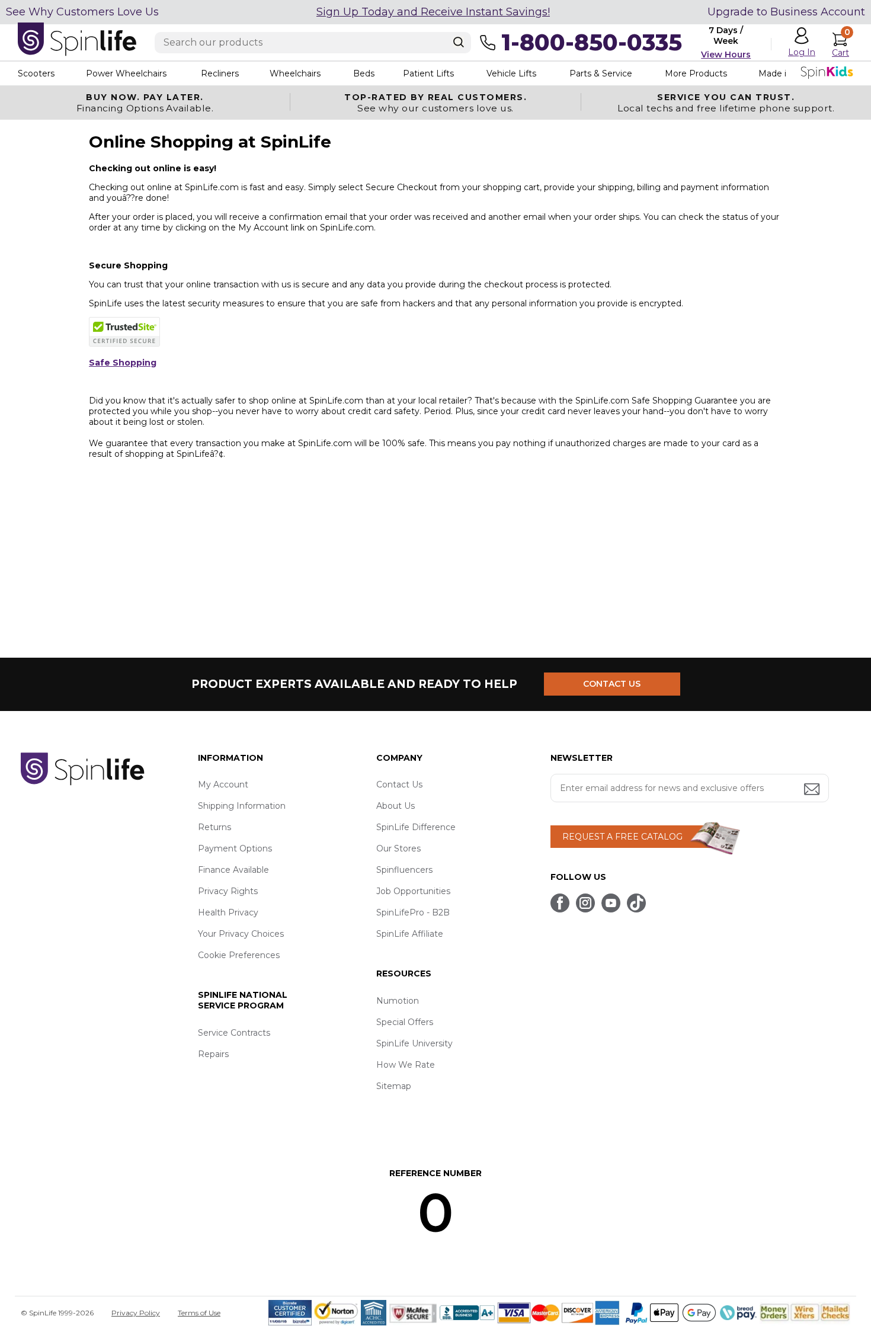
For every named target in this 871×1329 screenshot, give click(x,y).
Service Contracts (234, 1032)
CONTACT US (612, 683)
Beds (363, 73)
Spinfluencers (404, 869)
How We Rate (405, 1064)
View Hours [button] (726, 54)
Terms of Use (199, 1312)
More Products (696, 73)
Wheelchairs (295, 73)
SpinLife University (414, 1043)
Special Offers (404, 1022)
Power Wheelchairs (126, 73)
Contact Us (399, 784)
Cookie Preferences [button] (239, 955)
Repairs (213, 1054)
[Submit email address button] (813, 790)
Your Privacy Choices (241, 933)
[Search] (458, 42)
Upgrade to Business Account (786, 11)
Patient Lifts (428, 73)
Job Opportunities (413, 891)
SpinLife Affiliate (409, 933)
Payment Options (235, 848)
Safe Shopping (122, 362)
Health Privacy (228, 912)
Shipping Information (242, 805)
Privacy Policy (135, 1312)
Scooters (36, 73)
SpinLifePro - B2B (413, 912)
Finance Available (233, 869)
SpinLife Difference (416, 827)
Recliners (220, 73)
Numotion (397, 1000)
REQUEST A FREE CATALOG (622, 836)
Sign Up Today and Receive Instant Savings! (433, 11)
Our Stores (398, 848)
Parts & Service (600, 73)
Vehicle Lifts (511, 73)
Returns (214, 827)
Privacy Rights (228, 891)
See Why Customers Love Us (82, 11)
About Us (395, 805)
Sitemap (393, 1086)
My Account (223, 784)
